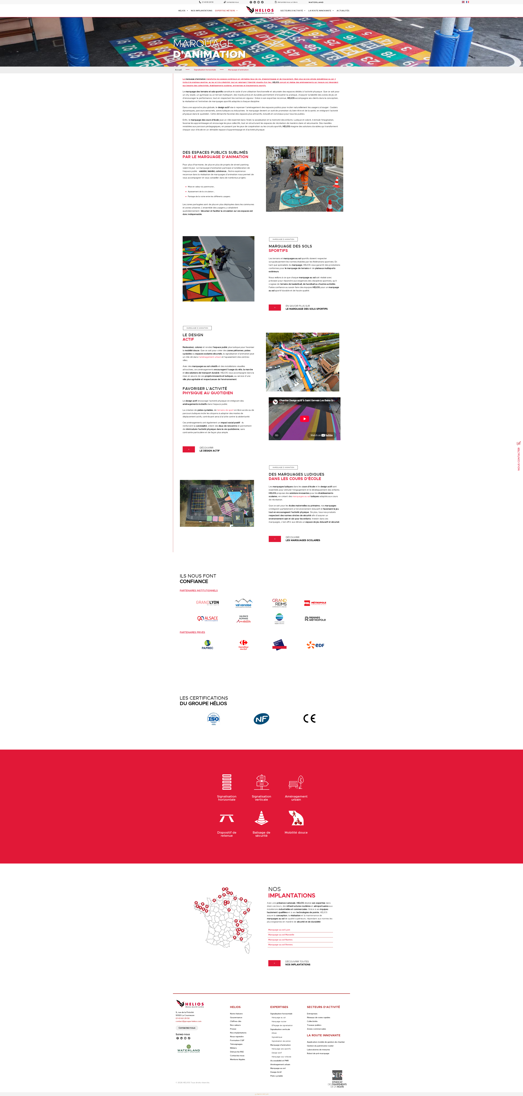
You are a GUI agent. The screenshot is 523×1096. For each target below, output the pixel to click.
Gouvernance (236, 1017)
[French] (468, 1)
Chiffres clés (235, 1021)
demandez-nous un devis (287, 2)
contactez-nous (233, 2)
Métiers (233, 1048)
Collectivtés (312, 1021)
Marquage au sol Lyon (279, 929)
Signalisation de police (281, 1041)
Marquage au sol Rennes (280, 944)
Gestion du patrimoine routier (320, 1046)
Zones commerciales (316, 1029)
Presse (233, 1029)
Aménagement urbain (280, 1064)
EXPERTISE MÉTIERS (225, 10)
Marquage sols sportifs (281, 1049)
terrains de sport (225, 410)
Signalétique (277, 1037)
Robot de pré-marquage (318, 1053)
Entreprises (312, 1013)
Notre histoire (236, 1013)
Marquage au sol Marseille (281, 934)
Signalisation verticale (280, 1029)
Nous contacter (518, 459)
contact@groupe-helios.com (188, 1021)
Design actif (277, 1053)
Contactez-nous (187, 1027)
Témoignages (236, 1044)
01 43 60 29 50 (207, 2)
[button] (270, 179)
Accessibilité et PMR (279, 1060)
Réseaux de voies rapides (318, 1017)
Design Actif (276, 1072)
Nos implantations (238, 1032)
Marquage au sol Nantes (280, 939)
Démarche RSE (237, 1052)
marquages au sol (301, 496)
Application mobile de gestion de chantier (326, 1042)
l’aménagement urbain (210, 357)
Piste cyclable (276, 1076)
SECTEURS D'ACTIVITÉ (291, 10)
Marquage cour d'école (281, 1057)
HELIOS (182, 10)
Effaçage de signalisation (282, 1025)
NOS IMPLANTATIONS (201, 10)
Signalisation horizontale (281, 1013)
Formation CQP (237, 1040)
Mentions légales (237, 1059)
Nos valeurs (235, 1025)
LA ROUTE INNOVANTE (319, 10)
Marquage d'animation (280, 1045)
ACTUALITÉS (343, 10)
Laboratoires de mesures (318, 1049)
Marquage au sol (279, 1017)
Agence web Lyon (263, 1094)
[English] (463, 1)
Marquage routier (279, 1021)
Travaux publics (314, 1025)
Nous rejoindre (237, 1036)
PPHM (274, 1033)
